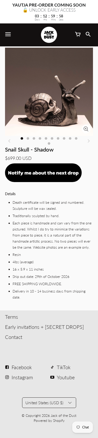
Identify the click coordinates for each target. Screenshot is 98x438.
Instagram (22, 377)
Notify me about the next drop (43, 173)
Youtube (66, 377)
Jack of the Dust (63, 415)
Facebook (22, 367)
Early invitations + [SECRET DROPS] (44, 327)
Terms (11, 317)
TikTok (64, 367)
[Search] (88, 34)
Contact (13, 337)
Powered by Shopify (49, 420)
